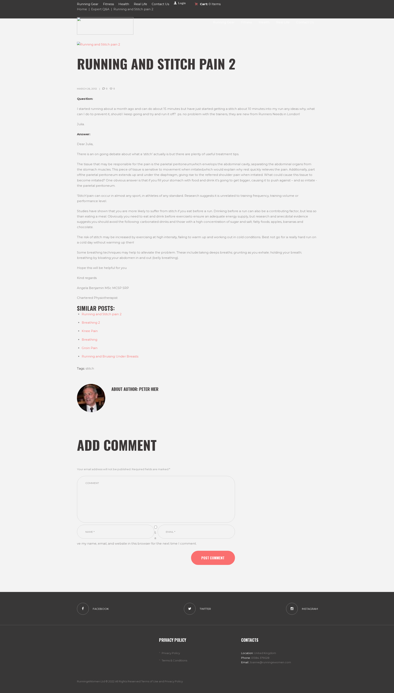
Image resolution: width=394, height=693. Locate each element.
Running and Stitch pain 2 (101, 314)
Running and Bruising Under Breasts (110, 356)
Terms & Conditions (174, 660)
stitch (90, 368)
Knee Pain (90, 331)
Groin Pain (89, 348)
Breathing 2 (91, 322)
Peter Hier (148, 389)
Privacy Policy (171, 653)
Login (182, 3)
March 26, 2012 (87, 88)
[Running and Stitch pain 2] (197, 44)
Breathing (89, 339)
